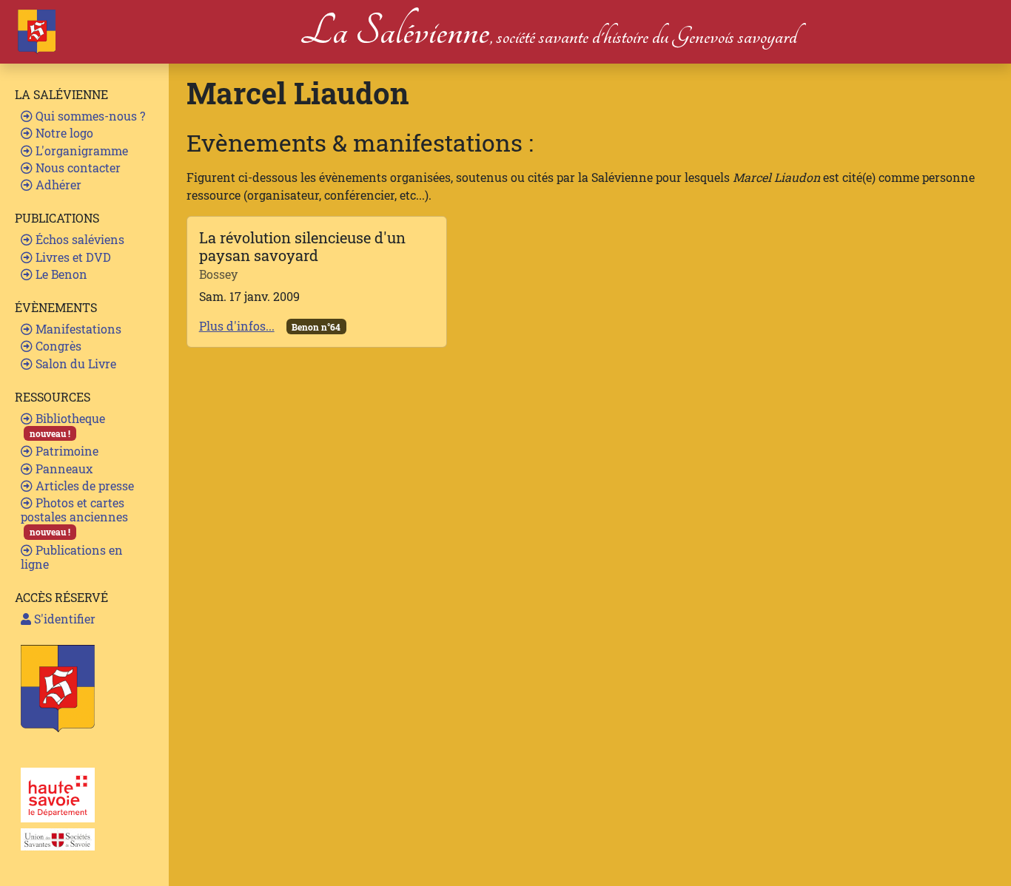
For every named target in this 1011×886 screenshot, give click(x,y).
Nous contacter (77, 167)
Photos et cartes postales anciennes (74, 516)
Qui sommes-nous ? (89, 116)
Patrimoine (65, 451)
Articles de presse (83, 485)
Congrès (57, 346)
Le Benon (60, 274)
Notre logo (63, 133)
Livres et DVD (72, 257)
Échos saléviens (78, 239)
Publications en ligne (72, 557)
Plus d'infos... (237, 326)
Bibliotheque (67, 424)
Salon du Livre (74, 363)
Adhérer (57, 184)
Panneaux (63, 468)
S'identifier (63, 618)
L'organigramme (80, 150)
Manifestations (77, 329)
